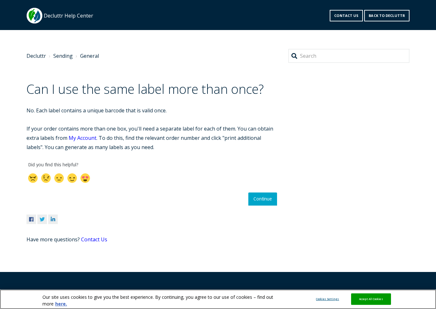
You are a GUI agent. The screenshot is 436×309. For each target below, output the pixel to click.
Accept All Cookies (371, 299)
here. (61, 304)
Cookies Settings (327, 299)
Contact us (346, 15)
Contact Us (94, 239)
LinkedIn (53, 219)
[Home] (34, 16)
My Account (82, 137)
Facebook (31, 219)
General (89, 55)
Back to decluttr (387, 15)
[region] (218, 299)
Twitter (42, 219)
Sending (63, 55)
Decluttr (36, 55)
